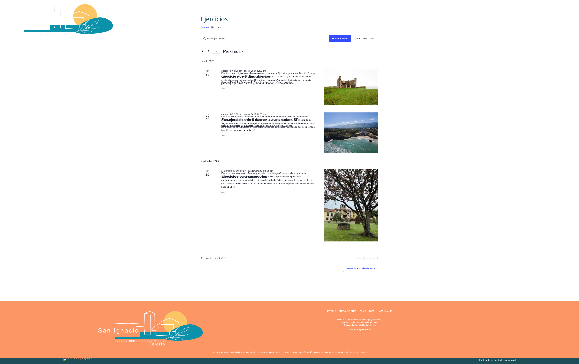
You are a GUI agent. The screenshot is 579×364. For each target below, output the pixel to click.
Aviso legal (510, 360)
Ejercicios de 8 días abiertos (245, 76)
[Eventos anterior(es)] (202, 51)
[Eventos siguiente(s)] (208, 51)
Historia (502, 21)
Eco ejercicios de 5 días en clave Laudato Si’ (259, 119)
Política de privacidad (490, 360)
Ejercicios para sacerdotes (244, 176)
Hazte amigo (563, 21)
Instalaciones (521, 21)
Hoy (216, 51)
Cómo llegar (542, 21)
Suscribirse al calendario (359, 268)
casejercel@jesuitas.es (359, 329)
